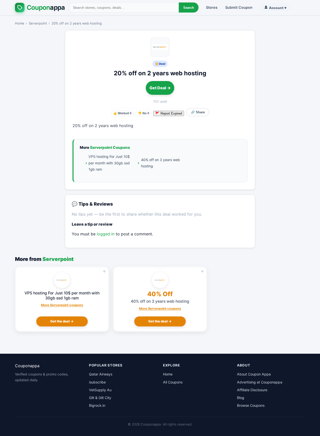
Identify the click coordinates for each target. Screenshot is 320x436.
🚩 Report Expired (168, 113)
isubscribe (97, 382)
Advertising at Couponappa (259, 382)
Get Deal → (160, 87)
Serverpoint (38, 23)
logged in (105, 233)
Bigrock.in (97, 405)
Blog (240, 397)
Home (19, 23)
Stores (212, 7)
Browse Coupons (250, 405)
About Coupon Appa (254, 374)
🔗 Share (198, 112)
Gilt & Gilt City (100, 397)
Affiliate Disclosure (252, 390)
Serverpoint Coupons (110, 147)
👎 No (143, 113)
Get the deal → (62, 321)
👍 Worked (122, 113)
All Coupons (172, 382)
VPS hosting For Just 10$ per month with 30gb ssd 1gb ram (109, 162)
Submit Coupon (238, 7)
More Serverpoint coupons (62, 305)
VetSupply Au (100, 390)
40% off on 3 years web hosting (160, 163)
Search (188, 8)
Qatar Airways (100, 374)
